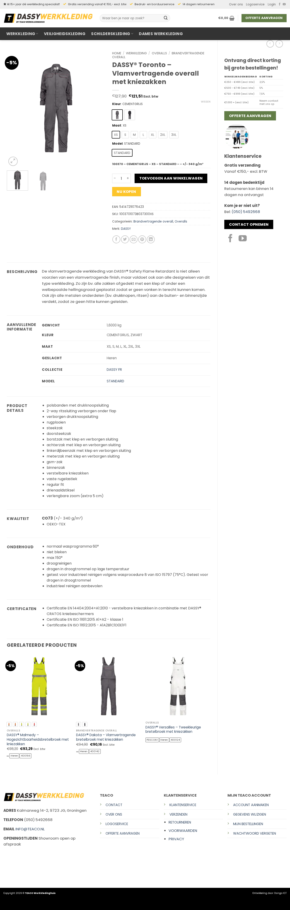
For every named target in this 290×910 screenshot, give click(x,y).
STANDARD (115, 381)
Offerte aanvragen (123, 833)
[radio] (117, 115)
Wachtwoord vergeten (254, 833)
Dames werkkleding (161, 33)
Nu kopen (126, 191)
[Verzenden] (166, 18)
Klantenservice (182, 804)
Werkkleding (20, 33)
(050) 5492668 (246, 211)
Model (117, 143)
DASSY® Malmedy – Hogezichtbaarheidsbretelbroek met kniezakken (38, 739)
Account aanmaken (251, 804)
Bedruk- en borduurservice (154, 4)
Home (116, 53)
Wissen (205, 101)
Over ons (236, 4)
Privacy (176, 839)
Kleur (116, 104)
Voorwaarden (183, 830)
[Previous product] (279, 44)
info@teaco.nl (30, 829)
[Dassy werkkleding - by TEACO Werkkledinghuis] (48, 18)
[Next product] (270, 44)
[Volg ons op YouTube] (284, 4)
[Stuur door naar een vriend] (134, 239)
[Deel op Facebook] (116, 239)
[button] (272, 4)
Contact (114, 804)
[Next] (98, 108)
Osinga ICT (280, 893)
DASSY (126, 229)
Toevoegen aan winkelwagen (171, 178)
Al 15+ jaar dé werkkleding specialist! (33, 4)
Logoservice (255, 4)
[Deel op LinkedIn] (151, 239)
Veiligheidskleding (64, 33)
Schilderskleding (110, 33)
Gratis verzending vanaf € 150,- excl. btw (97, 4)
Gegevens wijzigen (249, 814)
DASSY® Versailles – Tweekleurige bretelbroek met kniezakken (173, 729)
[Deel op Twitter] (125, 239)
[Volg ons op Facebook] (279, 4)
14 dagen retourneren (199, 4)
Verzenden (178, 814)
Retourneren (180, 822)
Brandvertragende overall (153, 221)
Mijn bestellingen (248, 823)
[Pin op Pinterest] (142, 239)
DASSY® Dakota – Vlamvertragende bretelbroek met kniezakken (106, 737)
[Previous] (14, 108)
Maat (116, 125)
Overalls (159, 53)
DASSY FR (114, 369)
